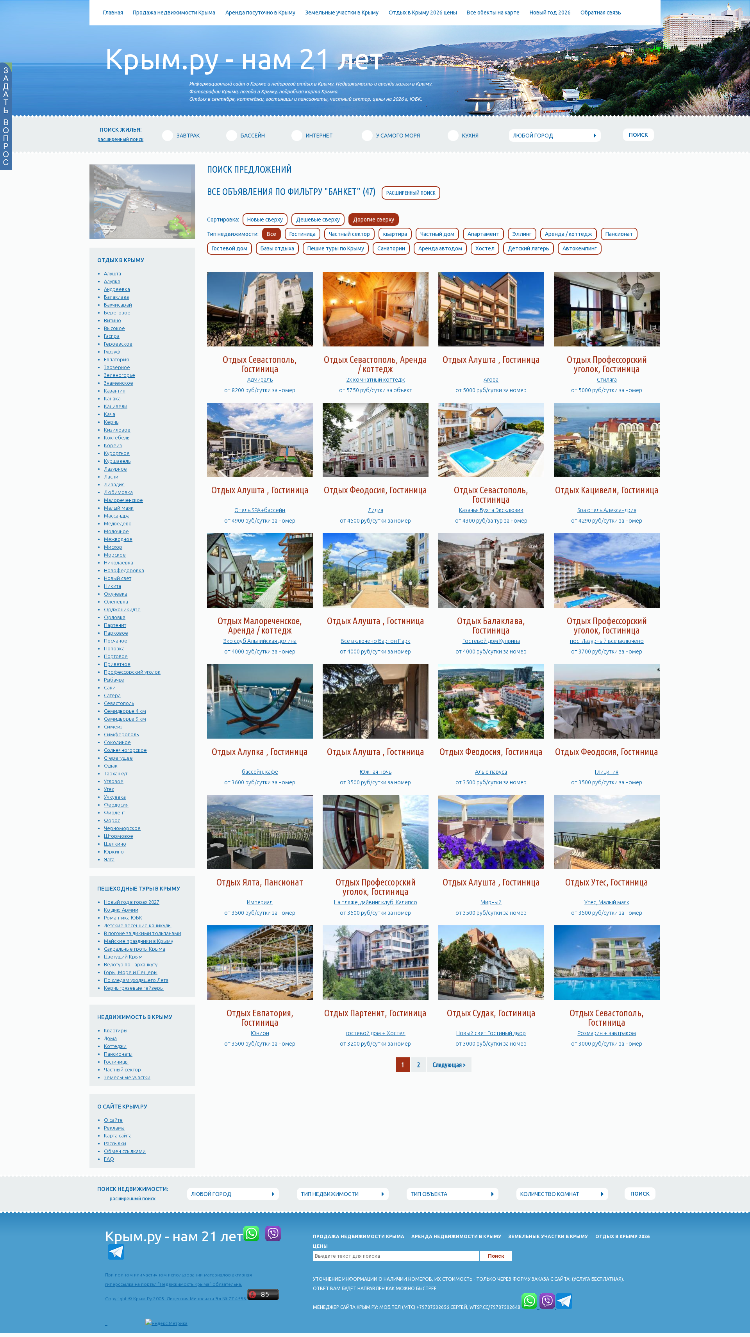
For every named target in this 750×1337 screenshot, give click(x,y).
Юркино (114, 851)
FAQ (109, 1159)
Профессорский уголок (132, 672)
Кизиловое (117, 429)
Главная (113, 12)
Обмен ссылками (125, 1151)
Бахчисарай (118, 304)
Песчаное (115, 640)
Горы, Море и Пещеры (130, 972)
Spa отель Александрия (606, 510)
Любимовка (118, 492)
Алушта (112, 273)
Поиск (638, 135)
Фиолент (114, 812)
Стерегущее (118, 757)
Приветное (117, 664)
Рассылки (115, 1143)
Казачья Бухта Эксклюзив (491, 510)
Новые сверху (265, 219)
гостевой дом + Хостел (375, 1033)
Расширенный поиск (411, 193)
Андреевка (117, 289)
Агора (491, 380)
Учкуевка (115, 797)
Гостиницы (116, 1061)
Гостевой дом (229, 248)
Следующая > (449, 1064)
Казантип (114, 390)
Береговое (117, 312)
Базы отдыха (277, 248)
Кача (109, 414)
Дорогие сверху (373, 219)
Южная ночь (375, 772)
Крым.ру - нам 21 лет (244, 59)
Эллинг (522, 234)
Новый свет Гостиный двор (491, 1033)
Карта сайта (118, 1135)
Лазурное (115, 468)
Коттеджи (115, 1046)
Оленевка (116, 601)
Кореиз (113, 445)
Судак (111, 765)
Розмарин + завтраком (606, 1033)
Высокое (114, 328)
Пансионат (619, 234)
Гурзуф (112, 351)
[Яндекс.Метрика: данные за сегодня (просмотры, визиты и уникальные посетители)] (166, 1323)
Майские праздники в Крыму (138, 941)
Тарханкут (115, 773)
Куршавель (117, 461)
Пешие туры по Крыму (335, 248)
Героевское (118, 343)
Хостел (485, 248)
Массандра (117, 515)
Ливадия (114, 484)
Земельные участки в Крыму (342, 12)
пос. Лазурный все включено (607, 641)
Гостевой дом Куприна (491, 641)
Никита (112, 586)
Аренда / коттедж (568, 234)
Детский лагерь (528, 248)
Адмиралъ (260, 380)
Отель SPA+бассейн (259, 510)
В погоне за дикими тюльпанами (142, 933)
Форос (112, 820)
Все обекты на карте (493, 12)
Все (271, 234)
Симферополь (121, 734)
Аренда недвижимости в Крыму (456, 1236)
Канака (112, 398)
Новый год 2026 (550, 12)
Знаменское (118, 383)
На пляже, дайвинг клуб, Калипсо (375, 902)
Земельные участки (127, 1077)
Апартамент (483, 234)
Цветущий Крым (123, 956)
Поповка (114, 648)
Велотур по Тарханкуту (130, 964)
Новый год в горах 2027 (131, 902)
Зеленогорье (119, 375)
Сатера (112, 695)
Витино (112, 320)
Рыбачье (114, 679)
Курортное (117, 453)
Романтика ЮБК (123, 917)
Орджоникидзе (122, 609)
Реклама (114, 1127)
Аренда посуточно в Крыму (260, 12)
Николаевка (118, 562)
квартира (395, 234)
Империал (260, 902)
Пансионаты (118, 1054)
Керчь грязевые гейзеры (134, 988)
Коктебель (116, 437)
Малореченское (123, 500)
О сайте (113, 1120)
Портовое (116, 656)
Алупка (112, 281)
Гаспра (112, 336)
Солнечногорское (125, 750)
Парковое (116, 632)
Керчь (111, 422)
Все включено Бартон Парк (375, 641)
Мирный (491, 902)
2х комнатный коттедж (375, 380)
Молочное (116, 531)
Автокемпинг (579, 248)
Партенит (115, 625)
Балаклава (116, 297)
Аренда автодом (440, 248)
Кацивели (115, 406)
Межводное (118, 539)
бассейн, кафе (260, 772)
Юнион (260, 1033)
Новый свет (117, 578)
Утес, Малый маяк (606, 902)
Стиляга (607, 380)
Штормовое (118, 836)
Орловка (114, 617)
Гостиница (302, 234)
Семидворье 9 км (125, 718)
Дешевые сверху (318, 219)
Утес (109, 789)
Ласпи (111, 476)
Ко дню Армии (121, 909)
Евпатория (116, 359)
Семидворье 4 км (125, 711)
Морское (115, 554)
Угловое (113, 781)
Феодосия (116, 804)
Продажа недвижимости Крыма (174, 12)
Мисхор (113, 547)
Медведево (118, 523)
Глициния (606, 772)
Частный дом (437, 234)
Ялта (109, 859)
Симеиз (113, 726)
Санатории (391, 248)
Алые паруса (491, 772)
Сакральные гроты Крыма (134, 948)
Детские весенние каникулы (137, 925)
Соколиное (117, 742)
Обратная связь (600, 12)
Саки (110, 687)
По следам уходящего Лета (136, 980)
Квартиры (115, 1030)
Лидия (375, 510)
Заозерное (117, 367)
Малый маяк (119, 508)
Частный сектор (122, 1069)
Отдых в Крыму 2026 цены (423, 12)
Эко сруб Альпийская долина (259, 641)
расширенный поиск (120, 139)
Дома (110, 1038)
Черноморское (122, 828)
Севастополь (119, 703)
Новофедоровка (124, 570)
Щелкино (115, 843)
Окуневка (115, 593)
